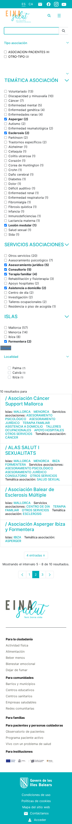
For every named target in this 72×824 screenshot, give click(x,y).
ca (31, 4)
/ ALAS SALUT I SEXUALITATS (22, 450)
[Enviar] (63, 30)
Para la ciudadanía (19, 639)
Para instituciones (19, 751)
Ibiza (56, 461)
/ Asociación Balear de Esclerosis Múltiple (29, 492)
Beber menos (15, 658)
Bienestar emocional (20, 664)
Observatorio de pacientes (25, 731)
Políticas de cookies (36, 801)
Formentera (15, 464)
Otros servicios (18, 434)
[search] (49, 15)
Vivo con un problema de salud (28, 744)
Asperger (13, 541)
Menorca (41, 412)
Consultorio (16, 476)
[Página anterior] (22, 574)
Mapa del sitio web (36, 807)
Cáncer (11, 437)
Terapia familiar (36, 423)
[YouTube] (64, 4)
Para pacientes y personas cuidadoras (34, 725)
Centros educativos (20, 690)
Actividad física (17, 645)
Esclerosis (32, 514)
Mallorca (22, 412)
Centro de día (38, 506)
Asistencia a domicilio (24, 426)
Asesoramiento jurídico (25, 472)
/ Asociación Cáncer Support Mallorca (27, 401)
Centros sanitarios (19, 696)
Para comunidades (20, 678)
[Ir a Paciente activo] (18, 16)
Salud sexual (48, 479)
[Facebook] (48, 4)
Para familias (15, 718)
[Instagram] (56, 4)
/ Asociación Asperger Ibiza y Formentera (35, 526)
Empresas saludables (21, 702)
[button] (36, 43)
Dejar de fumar (16, 670)
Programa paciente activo (24, 738)
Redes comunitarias (20, 708)
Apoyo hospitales (49, 430)
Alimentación (15, 651)
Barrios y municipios (20, 684)
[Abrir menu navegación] (59, 15)
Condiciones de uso (36, 795)
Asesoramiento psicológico (28, 417)
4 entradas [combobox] (37, 556)
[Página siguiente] (50, 574)
